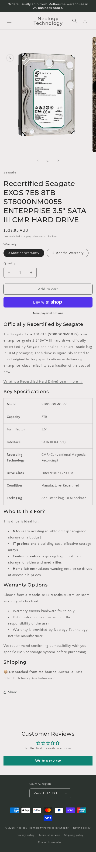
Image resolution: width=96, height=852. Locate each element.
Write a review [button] (48, 761)
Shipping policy (74, 835)
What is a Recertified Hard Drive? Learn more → (43, 382)
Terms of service (49, 835)
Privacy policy (26, 835)
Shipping (26, 236)
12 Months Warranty (67, 253)
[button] (9, 21)
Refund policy (82, 827)
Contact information (50, 842)
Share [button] (12, 692)
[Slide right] (58, 161)
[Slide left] (38, 161)
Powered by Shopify (56, 827)
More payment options (48, 313)
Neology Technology (30, 827)
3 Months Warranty (23, 253)
